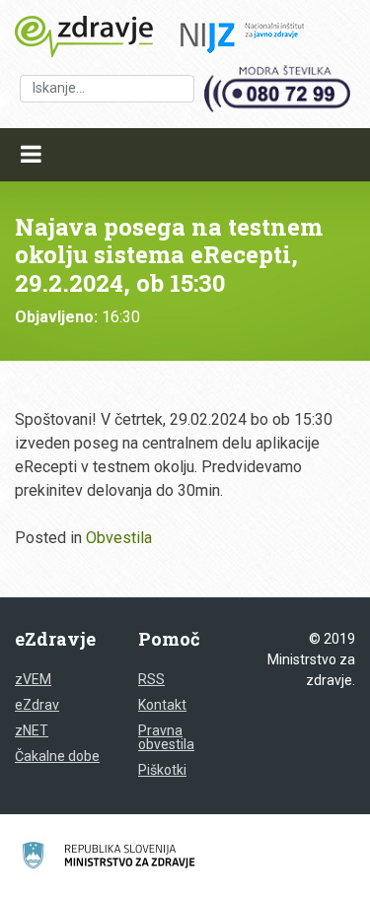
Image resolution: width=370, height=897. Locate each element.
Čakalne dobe (57, 756)
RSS (151, 679)
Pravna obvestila (166, 737)
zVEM (33, 679)
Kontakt (162, 705)
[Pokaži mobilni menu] (31, 154)
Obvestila (119, 537)
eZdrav (37, 705)
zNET (31, 730)
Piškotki (162, 770)
